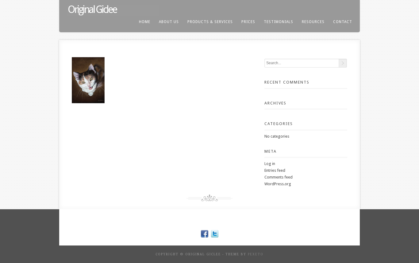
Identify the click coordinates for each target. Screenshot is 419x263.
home (144, 22)
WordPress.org (277, 184)
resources (313, 22)
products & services (210, 22)
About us (169, 22)
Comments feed (278, 177)
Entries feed (274, 170)
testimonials (278, 22)
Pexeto (255, 254)
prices (248, 22)
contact (342, 22)
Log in (269, 163)
